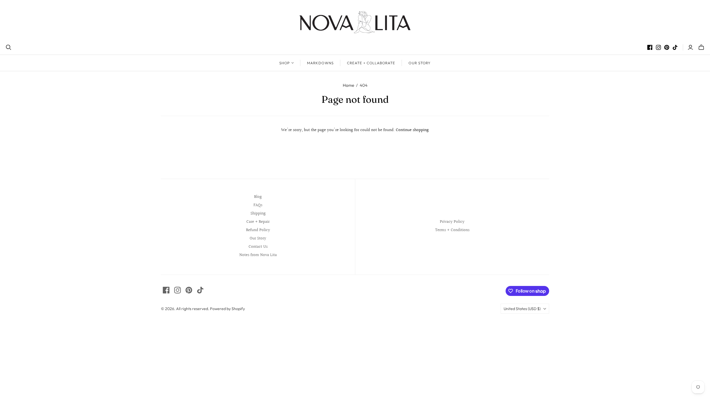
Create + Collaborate (371, 63)
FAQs (257, 205)
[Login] (690, 47)
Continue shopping (412, 130)
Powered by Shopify (227, 308)
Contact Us (258, 247)
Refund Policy (258, 230)
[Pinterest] (666, 47)
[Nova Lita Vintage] (355, 22)
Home (348, 85)
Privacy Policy (452, 222)
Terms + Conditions (452, 230)
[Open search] (8, 47)
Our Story (419, 63)
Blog (258, 197)
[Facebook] (650, 47)
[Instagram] (658, 47)
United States (522, 308)
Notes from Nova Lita (258, 255)
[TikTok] (675, 47)
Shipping (258, 213)
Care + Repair (258, 222)
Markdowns (320, 63)
